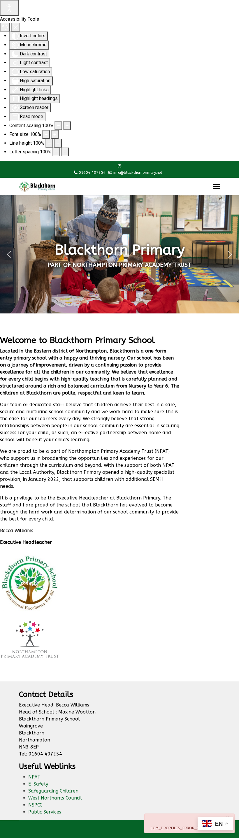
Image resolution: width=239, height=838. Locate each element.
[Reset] (5, 27)
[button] (9, 254)
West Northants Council (55, 798)
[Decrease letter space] (56, 152)
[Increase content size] (67, 125)
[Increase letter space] (65, 152)
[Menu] (216, 186)
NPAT (34, 777)
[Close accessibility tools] (15, 27)
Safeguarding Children (53, 791)
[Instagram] (119, 166)
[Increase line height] (58, 143)
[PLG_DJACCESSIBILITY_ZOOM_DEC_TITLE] (58, 125)
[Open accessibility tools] (9, 8)
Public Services (44, 812)
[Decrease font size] (46, 134)
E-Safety (38, 784)
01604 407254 (92, 172)
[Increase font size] (55, 134)
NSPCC (35, 805)
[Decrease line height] (49, 143)
